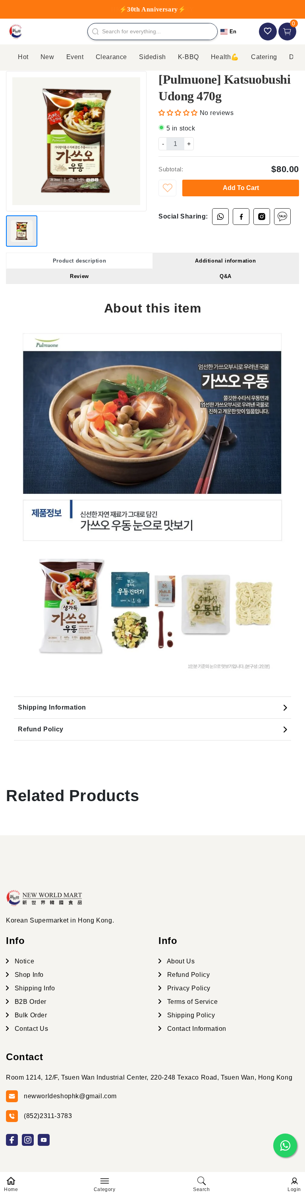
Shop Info (28, 974)
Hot (23, 57)
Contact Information (195, 1028)
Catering (264, 57)
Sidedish (152, 57)
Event (75, 57)
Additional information (225, 261)
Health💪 (225, 57)
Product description (79, 261)
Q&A (226, 276)
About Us (180, 961)
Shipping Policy (190, 1015)
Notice (23, 961)
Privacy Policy (187, 988)
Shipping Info (34, 988)
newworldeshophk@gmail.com (70, 1096)
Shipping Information (52, 707)
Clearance (111, 57)
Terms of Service (191, 1001)
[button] (179, 112)
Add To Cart (241, 187)
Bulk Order (30, 1015)
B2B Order (29, 1001)
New (47, 57)
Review (79, 276)
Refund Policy (41, 729)
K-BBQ (188, 57)
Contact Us (30, 1028)
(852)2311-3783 (48, 1116)
